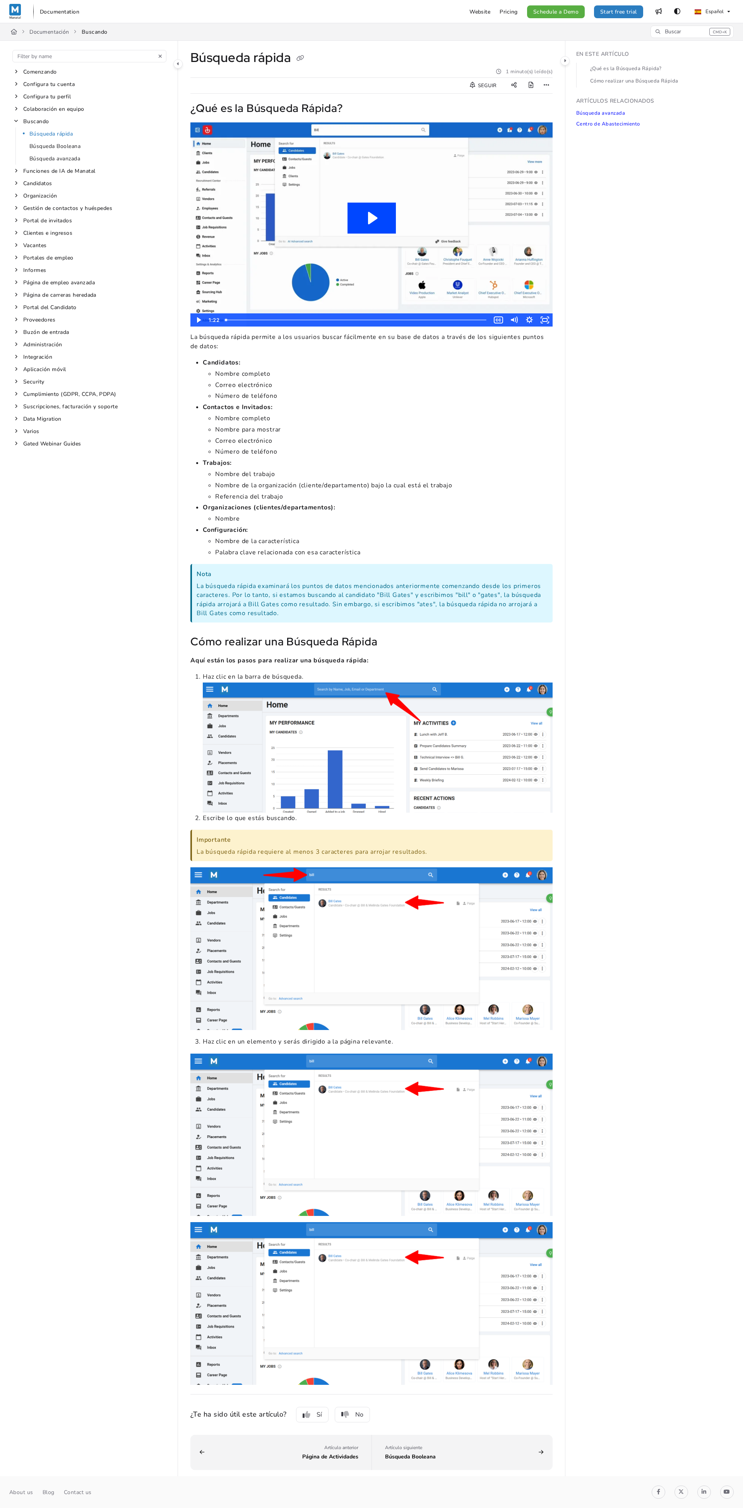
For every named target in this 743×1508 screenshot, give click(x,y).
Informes (34, 270)
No (359, 1414)
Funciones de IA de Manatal (59, 171)
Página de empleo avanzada (59, 282)
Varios (31, 431)
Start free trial (618, 11)
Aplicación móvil (44, 369)
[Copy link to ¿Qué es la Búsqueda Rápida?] (355, 109)
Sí (319, 1414)
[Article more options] (546, 85)
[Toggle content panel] (565, 60)
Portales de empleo (48, 257)
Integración (37, 357)
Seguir (486, 85)
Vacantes (35, 245)
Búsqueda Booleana (54, 146)
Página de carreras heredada (59, 295)
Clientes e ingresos (47, 233)
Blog (49, 1492)
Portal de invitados (47, 220)
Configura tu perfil (47, 96)
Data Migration (42, 419)
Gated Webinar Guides (52, 443)
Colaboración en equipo (53, 109)
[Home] (15, 11)
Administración (42, 344)
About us (21, 1492)
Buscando (95, 32)
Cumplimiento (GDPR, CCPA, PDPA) (69, 394)
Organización (40, 195)
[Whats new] (658, 11)
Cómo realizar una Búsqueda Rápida (634, 80)
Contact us (78, 1492)
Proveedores (39, 319)
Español (714, 11)
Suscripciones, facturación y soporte (70, 406)
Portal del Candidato (50, 307)
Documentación (49, 32)
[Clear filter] (160, 56)
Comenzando (40, 72)
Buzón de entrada (46, 332)
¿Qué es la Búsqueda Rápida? (626, 68)
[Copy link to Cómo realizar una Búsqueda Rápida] (389, 642)
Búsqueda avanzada (54, 158)
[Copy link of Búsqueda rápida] (300, 59)
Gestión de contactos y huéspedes (67, 208)
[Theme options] (677, 11)
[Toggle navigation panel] (178, 64)
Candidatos (37, 183)
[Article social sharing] (514, 85)
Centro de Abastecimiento (608, 123)
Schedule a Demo (556, 11)
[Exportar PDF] (531, 85)
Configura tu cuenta (49, 84)
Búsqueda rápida (51, 134)
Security (34, 381)
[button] (692, 32)
